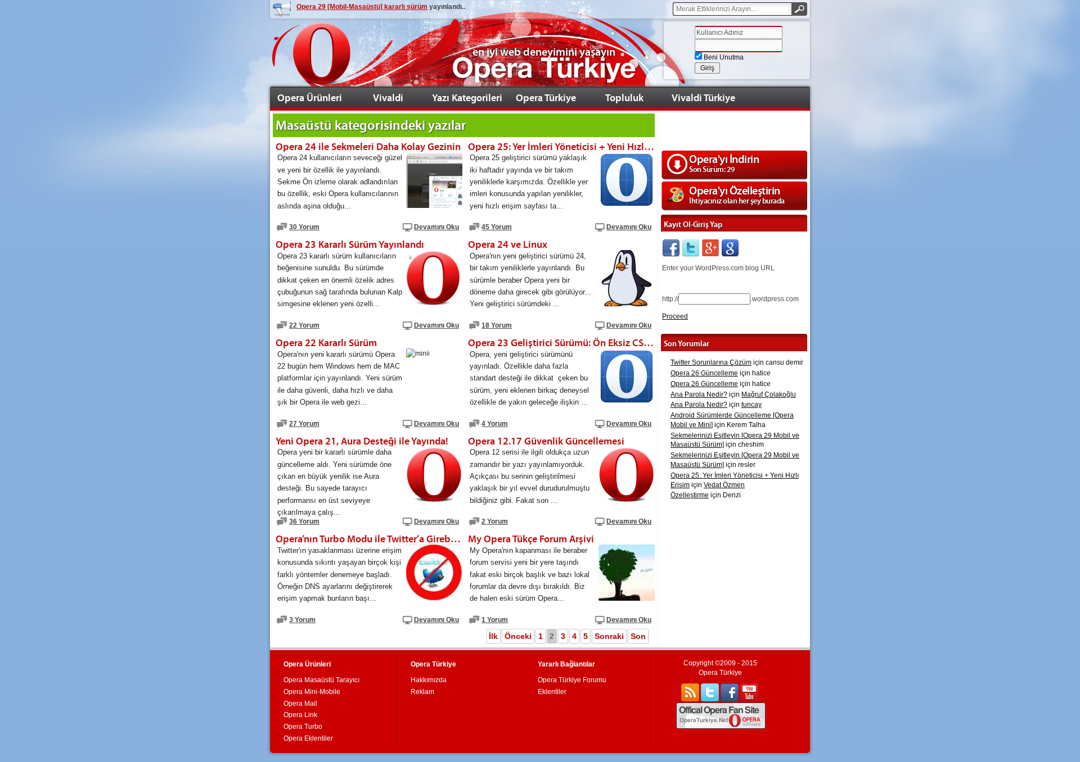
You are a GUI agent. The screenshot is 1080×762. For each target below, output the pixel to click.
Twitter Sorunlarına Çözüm (711, 362)
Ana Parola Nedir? (698, 394)
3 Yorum (302, 620)
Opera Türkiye (546, 97)
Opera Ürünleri (309, 97)
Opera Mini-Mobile (312, 692)
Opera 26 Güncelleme (704, 373)
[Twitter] (691, 248)
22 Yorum (304, 325)
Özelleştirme (689, 495)
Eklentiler (552, 692)
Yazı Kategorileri (467, 97)
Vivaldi (388, 97)
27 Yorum (304, 424)
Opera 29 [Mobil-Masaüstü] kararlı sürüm (362, 7)
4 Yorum (495, 424)
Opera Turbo (303, 727)
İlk (493, 636)
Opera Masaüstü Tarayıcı (321, 680)
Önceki (518, 636)
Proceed (675, 316)
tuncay (751, 405)
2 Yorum (495, 521)
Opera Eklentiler (308, 738)
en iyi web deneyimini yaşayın (543, 51)
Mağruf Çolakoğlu (768, 394)
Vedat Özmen (724, 485)
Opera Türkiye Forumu (572, 680)
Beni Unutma (723, 57)
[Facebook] (671, 248)
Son (638, 636)
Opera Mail (300, 703)
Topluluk (624, 97)
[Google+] (710, 248)
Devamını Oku (436, 227)
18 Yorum (497, 325)
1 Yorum (495, 620)
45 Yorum (497, 227)
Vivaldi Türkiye (703, 97)
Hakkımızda (429, 680)
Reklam (422, 692)
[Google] (730, 248)
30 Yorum (304, 227)
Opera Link (300, 715)
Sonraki (609, 636)
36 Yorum (304, 521)
